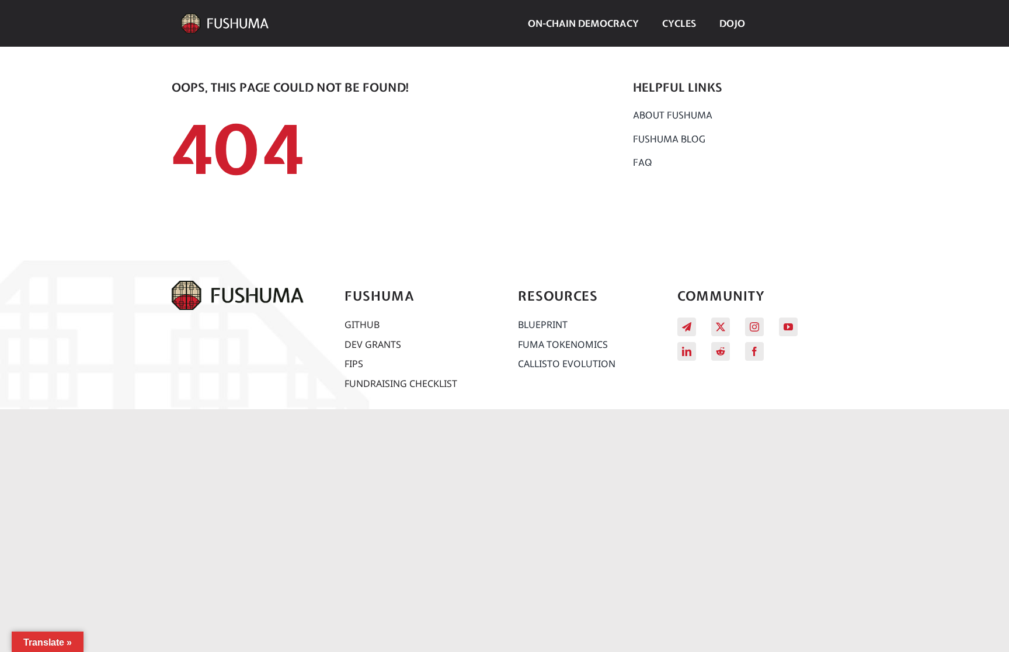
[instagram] (754, 327)
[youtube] (788, 327)
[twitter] (720, 327)
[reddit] (720, 351)
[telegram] (686, 327)
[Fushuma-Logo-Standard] (238, 286)
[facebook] (754, 351)
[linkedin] (686, 351)
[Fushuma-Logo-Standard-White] (225, 19)
